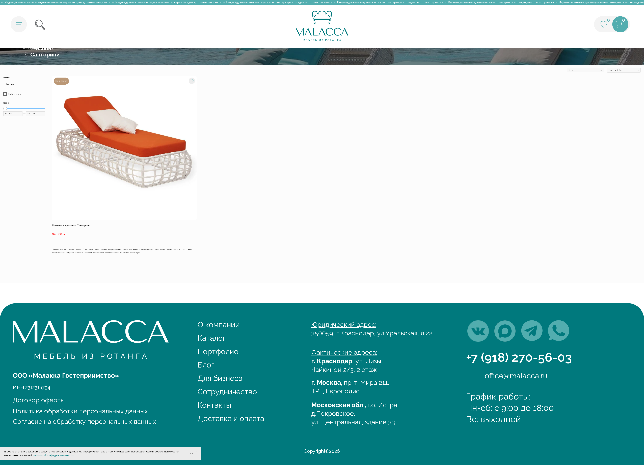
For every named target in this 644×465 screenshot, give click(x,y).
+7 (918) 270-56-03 (519, 357)
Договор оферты (39, 400)
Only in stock (14, 94)
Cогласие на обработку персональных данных (84, 421)
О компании (219, 324)
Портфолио (218, 351)
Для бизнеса (220, 378)
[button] (19, 24)
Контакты (214, 405)
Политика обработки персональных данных (80, 411)
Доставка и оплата (231, 418)
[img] (478, 331)
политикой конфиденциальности (53, 455)
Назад (26, 48)
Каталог (212, 338)
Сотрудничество (227, 391)
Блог (206, 364)
